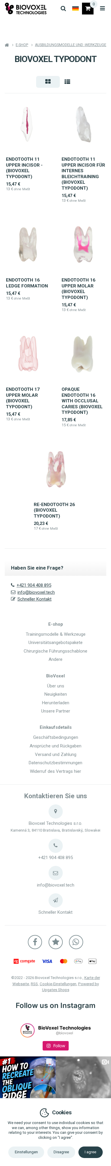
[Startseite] (26, 8)
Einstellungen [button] (26, 1152)
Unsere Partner (55, 711)
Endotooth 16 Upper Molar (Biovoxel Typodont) (78, 288)
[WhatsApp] (76, 942)
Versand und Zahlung (55, 754)
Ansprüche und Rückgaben (55, 746)
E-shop (55, 624)
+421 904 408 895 (34, 585)
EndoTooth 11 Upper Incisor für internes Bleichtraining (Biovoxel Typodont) (83, 174)
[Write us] (56, 900)
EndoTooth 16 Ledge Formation (27, 283)
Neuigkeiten (55, 694)
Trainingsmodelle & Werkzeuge (56, 634)
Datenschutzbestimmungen (55, 762)
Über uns (55, 686)
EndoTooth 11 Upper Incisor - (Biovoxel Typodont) (24, 168)
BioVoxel (55, 676)
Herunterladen (55, 702)
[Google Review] (56, 942)
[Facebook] (35, 942)
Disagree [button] (61, 1152)
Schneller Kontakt (34, 599)
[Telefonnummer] (56, 846)
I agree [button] (90, 1152)
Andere (55, 659)
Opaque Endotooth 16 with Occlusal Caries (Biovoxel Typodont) (82, 401)
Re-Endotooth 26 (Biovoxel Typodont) (54, 510)
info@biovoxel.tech (36, 592)
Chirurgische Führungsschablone (55, 651)
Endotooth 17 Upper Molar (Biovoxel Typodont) (23, 398)
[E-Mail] (56, 873)
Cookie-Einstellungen (58, 984)
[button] (48, 82)
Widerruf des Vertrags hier (55, 771)
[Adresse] (56, 811)
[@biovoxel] (27, 1030)
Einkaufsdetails (56, 727)
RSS (34, 984)
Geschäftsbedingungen (55, 737)
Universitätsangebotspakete (55, 642)
